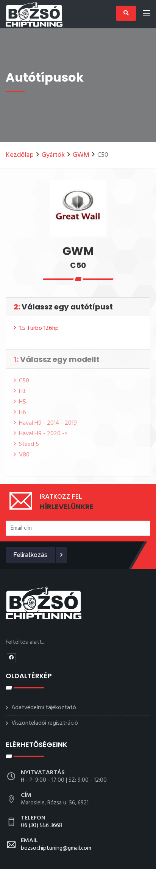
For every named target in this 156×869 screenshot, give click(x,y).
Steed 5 (29, 444)
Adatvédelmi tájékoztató (43, 708)
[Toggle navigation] (146, 14)
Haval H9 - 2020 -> (43, 434)
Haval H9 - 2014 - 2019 (48, 423)
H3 (22, 391)
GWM (81, 155)
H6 (22, 412)
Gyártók (53, 155)
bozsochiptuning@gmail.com (56, 845)
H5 (22, 402)
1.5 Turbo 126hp (39, 328)
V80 (24, 455)
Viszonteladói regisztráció (44, 723)
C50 (24, 381)
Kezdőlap (20, 155)
